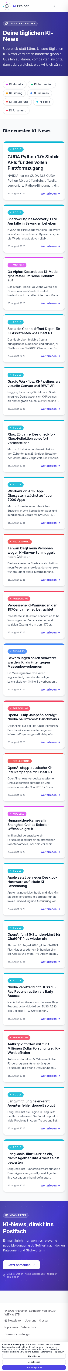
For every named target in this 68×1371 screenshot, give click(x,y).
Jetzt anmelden (19, 1265)
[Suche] (54, 6)
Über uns (30, 1320)
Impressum (11, 1327)
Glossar (43, 1320)
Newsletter (15, 1320)
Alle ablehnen (34, 1356)
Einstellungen (34, 1362)
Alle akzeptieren (34, 1367)
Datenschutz (28, 1327)
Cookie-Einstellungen (18, 1334)
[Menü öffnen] (61, 6)
